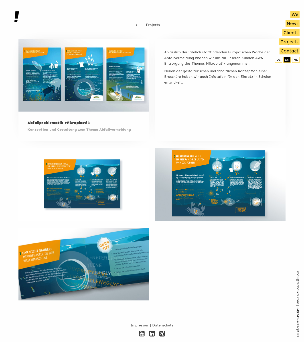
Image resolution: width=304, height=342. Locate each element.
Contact (289, 51)
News (292, 23)
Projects (289, 42)
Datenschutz (163, 325)
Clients (291, 33)
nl (296, 60)
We (295, 14)
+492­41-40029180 (298, 322)
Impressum (139, 325)
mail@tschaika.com (298, 287)
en (287, 60)
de (278, 60)
